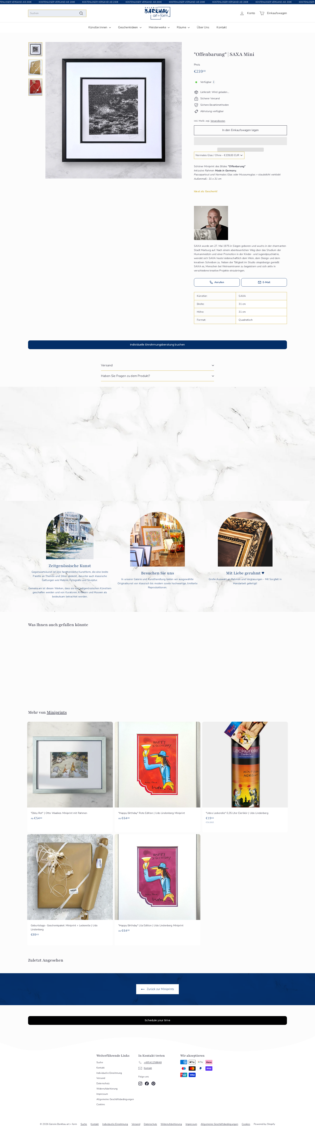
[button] (240, 141)
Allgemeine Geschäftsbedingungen (115, 1099)
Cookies (100, 1104)
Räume (182, 27)
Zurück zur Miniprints (160, 989)
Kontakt (222, 27)
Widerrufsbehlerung (107, 1088)
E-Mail (266, 282)
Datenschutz (103, 1083)
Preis (197, 64)
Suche (99, 1062)
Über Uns (203, 27)
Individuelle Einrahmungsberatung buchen (157, 344)
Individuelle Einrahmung (109, 1073)
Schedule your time (157, 1020)
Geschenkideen (128, 27)
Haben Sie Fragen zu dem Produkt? (125, 376)
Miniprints (57, 712)
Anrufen (219, 282)
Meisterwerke (158, 27)
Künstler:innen (98, 27)
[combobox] (57, 13)
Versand (107, 365)
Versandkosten (218, 120)
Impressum (102, 1094)
